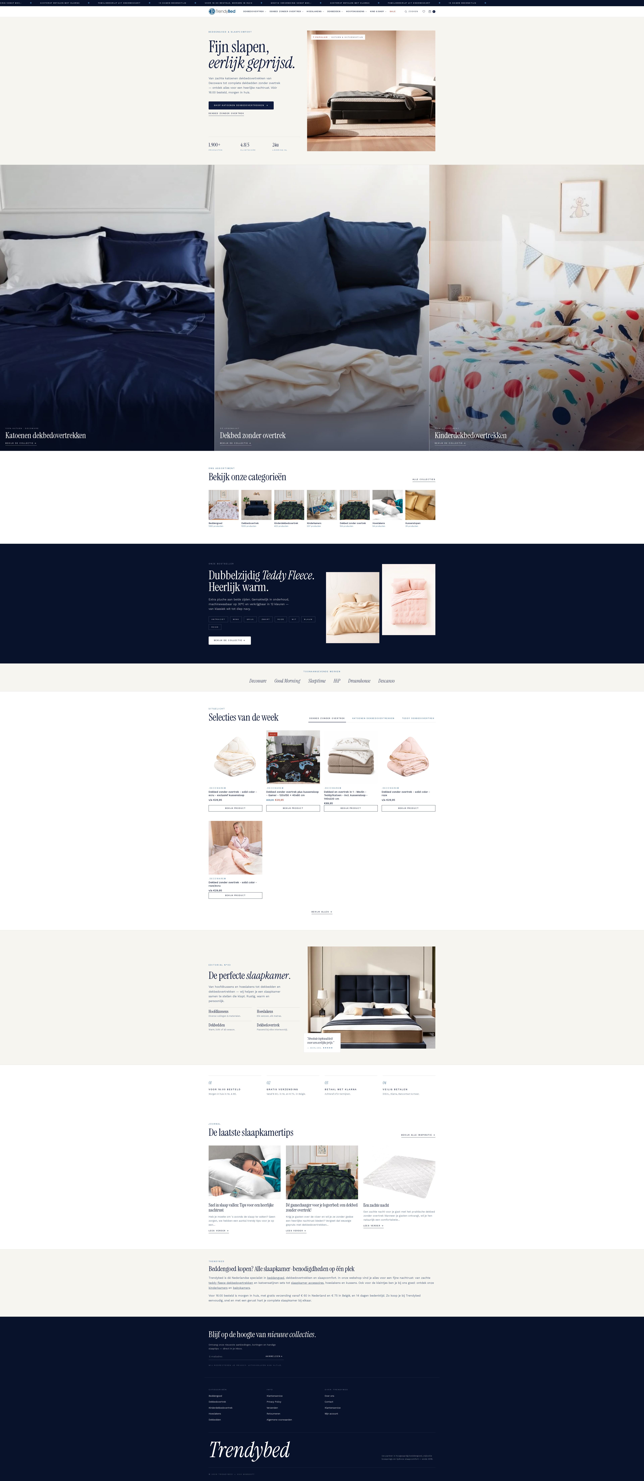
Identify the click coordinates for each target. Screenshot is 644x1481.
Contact (329, 1402)
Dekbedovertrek (253, 11)
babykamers (241, 1288)
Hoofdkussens (355, 11)
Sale (393, 11)
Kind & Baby (377, 11)
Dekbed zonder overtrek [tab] (327, 718)
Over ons (329, 1396)
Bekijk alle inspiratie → (418, 1135)
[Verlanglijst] (423, 11)
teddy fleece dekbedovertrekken (231, 1282)
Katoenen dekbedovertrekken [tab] (373, 718)
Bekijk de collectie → (230, 640)
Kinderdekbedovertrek (220, 1408)
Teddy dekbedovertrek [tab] (418, 718)
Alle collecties (424, 479)
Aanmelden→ (274, 1356)
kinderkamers (218, 1288)
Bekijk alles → (322, 912)
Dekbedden (333, 11)
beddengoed (275, 1277)
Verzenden (272, 1408)
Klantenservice (275, 1396)
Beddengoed (215, 1396)
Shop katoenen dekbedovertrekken (241, 105)
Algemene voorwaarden (279, 1419)
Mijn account (331, 1413)
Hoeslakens (314, 11)
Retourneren (273, 1413)
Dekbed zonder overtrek (285, 11)
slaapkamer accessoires (307, 1282)
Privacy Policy (274, 1402)
